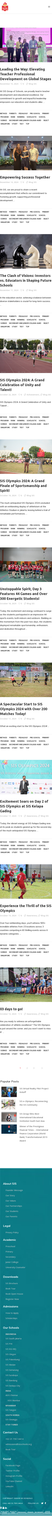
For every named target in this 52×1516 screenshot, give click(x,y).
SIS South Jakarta (13, 1338)
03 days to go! (11, 1009)
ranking (21, 117)
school (42, 117)
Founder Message (14, 1190)
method (3, 113)
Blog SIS (32, 83)
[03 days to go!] (26, 984)
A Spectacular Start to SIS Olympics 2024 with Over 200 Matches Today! (23, 709)
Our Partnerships (14, 1205)
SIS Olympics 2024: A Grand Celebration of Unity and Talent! (22, 385)
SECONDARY (39, 1512)
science (4, 120)
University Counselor (15, 1267)
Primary (9, 1251)
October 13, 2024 (8, 1014)
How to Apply (12, 1313)
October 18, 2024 (8, 603)
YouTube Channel (14, 1481)
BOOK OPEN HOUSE (4, 1512)
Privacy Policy (12, 1232)
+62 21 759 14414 (14, 1439)
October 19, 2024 (8, 495)
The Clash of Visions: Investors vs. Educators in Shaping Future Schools (26, 280)
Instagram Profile (14, 1475)
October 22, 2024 (8, 394)
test (22, 124)
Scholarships (11, 1318)
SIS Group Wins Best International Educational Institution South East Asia (32, 1117)
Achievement (33, 394)
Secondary (11, 1256)
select (46, 120)
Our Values (11, 1200)
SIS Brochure (12, 1283)
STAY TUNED (12, 1424)
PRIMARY (30, 1512)
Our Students (12, 1211)
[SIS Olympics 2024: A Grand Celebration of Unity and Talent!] (26, 356)
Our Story (10, 1195)
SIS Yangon (11, 1410)
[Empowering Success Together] (26, 153)
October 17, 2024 (8, 718)
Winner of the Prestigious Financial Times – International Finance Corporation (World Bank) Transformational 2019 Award (34, 1133)
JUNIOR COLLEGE (47, 1512)
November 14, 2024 (9, 182)
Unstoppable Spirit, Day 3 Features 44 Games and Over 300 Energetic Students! (23, 594)
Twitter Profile (13, 1470)
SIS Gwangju (11, 1419)
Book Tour (11, 1288)
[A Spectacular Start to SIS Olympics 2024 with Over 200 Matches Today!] (26, 680)
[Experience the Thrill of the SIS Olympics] (26, 881)
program (5, 117)
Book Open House (14, 1293)
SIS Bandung (11, 1380)
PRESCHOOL (22, 1512)
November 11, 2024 (9, 290)
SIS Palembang (13, 1359)
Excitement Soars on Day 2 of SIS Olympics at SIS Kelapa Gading (24, 806)
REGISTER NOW (13, 1512)
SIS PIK (9, 1343)
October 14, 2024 (8, 915)
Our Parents (11, 1216)
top (27, 124)
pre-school (35, 113)
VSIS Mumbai (14, 1400)
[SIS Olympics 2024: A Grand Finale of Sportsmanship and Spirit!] (26, 456)
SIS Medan (11, 1364)
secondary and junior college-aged (25, 120)
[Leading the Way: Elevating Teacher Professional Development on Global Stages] (26, 45)
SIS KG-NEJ (11, 1349)
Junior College (12, 1262)
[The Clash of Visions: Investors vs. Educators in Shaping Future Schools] (26, 251)
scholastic (32, 117)
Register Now (12, 1299)
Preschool (10, 1246)
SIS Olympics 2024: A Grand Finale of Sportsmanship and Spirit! (23, 486)
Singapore (5, 124)
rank (13, 117)
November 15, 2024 (9, 83)
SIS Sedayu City (13, 1385)
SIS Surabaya (12, 1375)
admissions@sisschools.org (19, 1444)
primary (45, 113)
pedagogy (23, 113)
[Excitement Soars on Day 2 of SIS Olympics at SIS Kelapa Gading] (26, 777)
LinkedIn (9, 1486)
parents (13, 113)
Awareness (32, 816)
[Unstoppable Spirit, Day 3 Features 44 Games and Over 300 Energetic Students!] (26, 564)
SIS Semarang (12, 1370)
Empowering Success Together (25, 177)
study (14, 124)
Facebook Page (13, 1465)
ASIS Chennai (12, 1395)
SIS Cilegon (11, 1354)
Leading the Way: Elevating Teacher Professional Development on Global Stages (25, 74)
